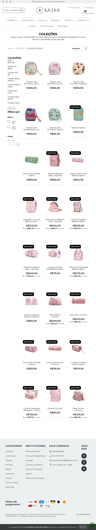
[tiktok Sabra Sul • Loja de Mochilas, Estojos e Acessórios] (10, 2)
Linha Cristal (27, 20)
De (8, 140)
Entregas (29, 460)
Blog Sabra (63, 26)
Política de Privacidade (35, 478)
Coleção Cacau (14, 103)
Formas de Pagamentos (36, 456)
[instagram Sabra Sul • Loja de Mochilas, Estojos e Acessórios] (3, 2)
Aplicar (18, 144)
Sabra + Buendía (11, 61)
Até (13, 140)
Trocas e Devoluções (34, 469)
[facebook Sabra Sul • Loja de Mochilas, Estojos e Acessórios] (7, 2)
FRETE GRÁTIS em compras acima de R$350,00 (48, 1)
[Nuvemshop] (83, 515)
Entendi (83, 527)
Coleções (11, 20)
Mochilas (55, 20)
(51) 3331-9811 (58, 456)
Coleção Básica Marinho (14, 80)
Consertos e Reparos (34, 465)
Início (10, 48)
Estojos (42, 20)
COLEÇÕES (19, 48)
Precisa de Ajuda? (33, 451)
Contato (32, 26)
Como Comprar (47, 26)
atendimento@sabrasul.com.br (65, 460)
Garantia (29, 474)
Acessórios (82, 20)
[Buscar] (22, 10)
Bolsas (68, 20)
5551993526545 (58, 451)
